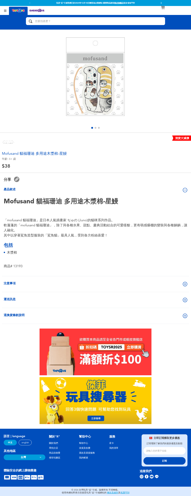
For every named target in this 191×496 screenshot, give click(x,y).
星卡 (111, 443)
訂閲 (164, 461)
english (25, 442)
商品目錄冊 (54, 453)
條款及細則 (112, 492)
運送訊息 (10, 299)
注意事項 (10, 283)
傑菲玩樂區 (54, 457)
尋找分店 (53, 448)
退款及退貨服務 (87, 453)
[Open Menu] (5, 10)
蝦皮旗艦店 (119, 3)
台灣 (23, 457)
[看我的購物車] (163, 7)
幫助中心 (83, 443)
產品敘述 (10, 189)
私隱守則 (124, 492)
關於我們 (53, 443)
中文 (10, 442)
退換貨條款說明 (14, 315)
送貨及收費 (84, 448)
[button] (161, 2)
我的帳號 (83, 457)
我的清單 (113, 448)
